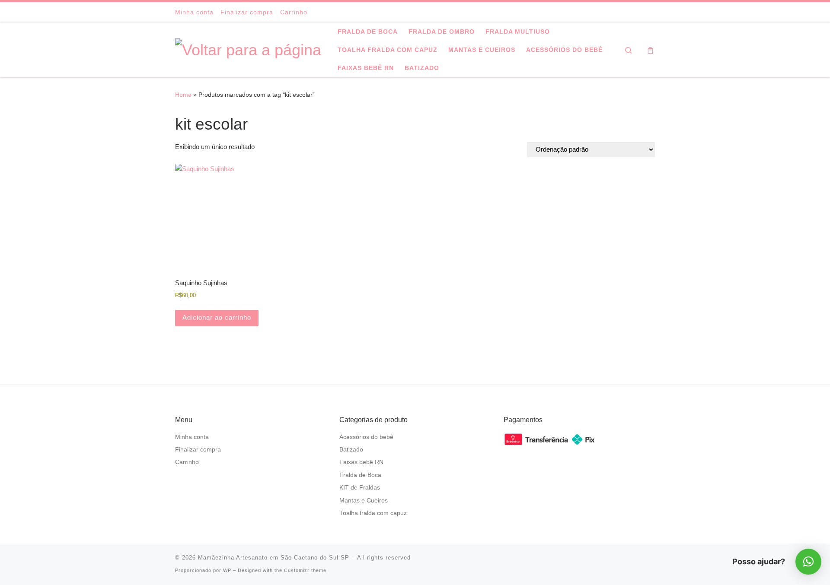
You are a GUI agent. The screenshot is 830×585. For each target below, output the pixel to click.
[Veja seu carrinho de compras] (650, 50)
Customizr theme (305, 570)
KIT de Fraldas (359, 487)
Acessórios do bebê (366, 437)
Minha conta (192, 437)
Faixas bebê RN (361, 462)
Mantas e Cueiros (363, 500)
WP (227, 570)
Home (183, 94)
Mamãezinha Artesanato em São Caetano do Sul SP (273, 557)
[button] (808, 562)
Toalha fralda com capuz (373, 513)
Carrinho (187, 462)
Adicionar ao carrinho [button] (216, 317)
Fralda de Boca (360, 475)
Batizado (351, 449)
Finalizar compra (198, 449)
